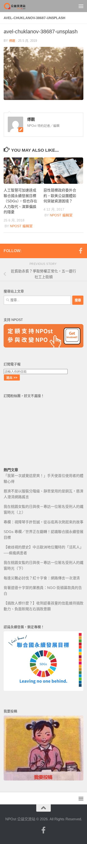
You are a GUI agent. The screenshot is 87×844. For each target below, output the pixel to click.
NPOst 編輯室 (21, 226)
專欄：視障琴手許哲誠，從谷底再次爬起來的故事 (43, 522)
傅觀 (12, 41)
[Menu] (81, 6)
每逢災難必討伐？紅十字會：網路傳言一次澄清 (42, 578)
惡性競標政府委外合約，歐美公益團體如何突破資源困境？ (60, 195)
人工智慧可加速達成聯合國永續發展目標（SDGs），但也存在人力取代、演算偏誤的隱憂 (20, 201)
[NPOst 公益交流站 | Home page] (19, 6)
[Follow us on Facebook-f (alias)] (80, 251)
